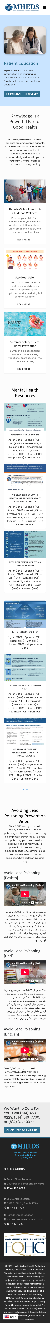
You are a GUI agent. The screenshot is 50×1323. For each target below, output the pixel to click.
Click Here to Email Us (22, 1130)
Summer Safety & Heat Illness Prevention (24, 344)
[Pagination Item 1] (23, 789)
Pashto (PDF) (34, 457)
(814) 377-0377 (16, 1223)
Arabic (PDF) (35, 454)
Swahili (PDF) (28, 450)
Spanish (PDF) (33, 439)
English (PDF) (14, 439)
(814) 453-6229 (16, 1188)
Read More (23, 239)
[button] (10, 1316)
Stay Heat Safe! (25, 277)
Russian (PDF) (16, 447)
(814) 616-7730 (15, 1207)
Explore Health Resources (22, 94)
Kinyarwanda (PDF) (18, 513)
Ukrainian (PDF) (16, 454)
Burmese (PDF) (31, 443)
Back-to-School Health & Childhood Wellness (25, 211)
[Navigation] (44, 7)
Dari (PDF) (14, 443)
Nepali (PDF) (17, 457)
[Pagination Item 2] (27, 789)
